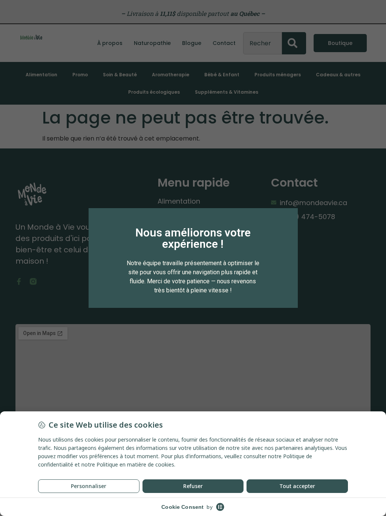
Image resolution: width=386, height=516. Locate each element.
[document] (193, 258)
